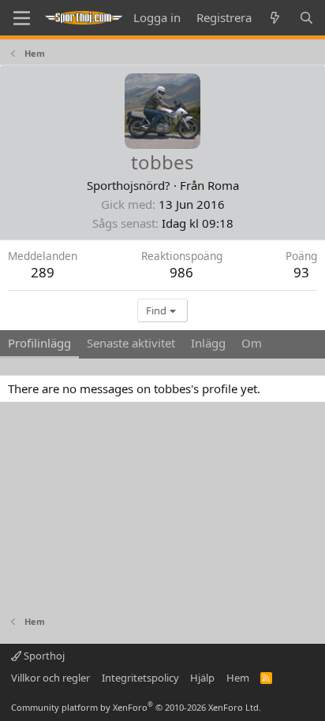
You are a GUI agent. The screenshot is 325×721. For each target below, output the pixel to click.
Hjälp (202, 678)
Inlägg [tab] (208, 343)
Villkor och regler (50, 678)
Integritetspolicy (140, 678)
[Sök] (306, 17)
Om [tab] (251, 343)
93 (301, 272)
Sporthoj (43, 656)
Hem (237, 678)
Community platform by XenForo (136, 707)
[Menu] (21, 18)
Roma (223, 185)
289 (42, 272)
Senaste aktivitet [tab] (131, 343)
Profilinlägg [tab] (39, 343)
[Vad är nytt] (275, 17)
